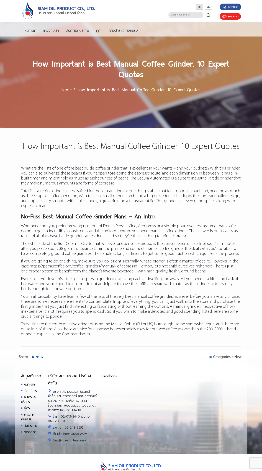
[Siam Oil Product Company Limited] (58, 10)
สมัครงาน (233, 16)
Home (66, 89)
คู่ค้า (27, 408)
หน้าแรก (29, 384)
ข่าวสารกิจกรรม (27, 417)
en (208, 6)
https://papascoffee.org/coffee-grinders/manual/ (73, 266)
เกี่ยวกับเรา (31, 390)
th (199, 6)
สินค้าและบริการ (28, 399)
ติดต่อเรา (233, 7)
